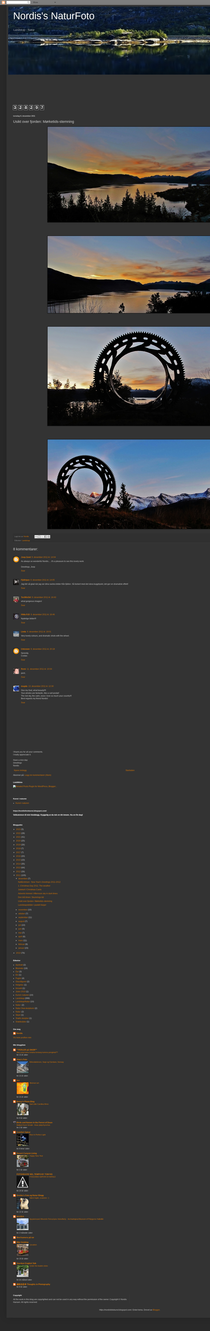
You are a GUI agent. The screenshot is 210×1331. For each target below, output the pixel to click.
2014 (18, 864)
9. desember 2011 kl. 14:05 (43, 580)
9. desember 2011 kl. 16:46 (43, 614)
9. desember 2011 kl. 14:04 (44, 557)
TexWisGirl (26, 597)
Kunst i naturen (22, 803)
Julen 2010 (21, 991)
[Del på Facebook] (45, 536)
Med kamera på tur (25, 1237)
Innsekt (19, 988)
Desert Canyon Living (27, 1153)
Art (18, 1080)
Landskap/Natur (23, 1001)
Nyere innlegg (20, 770)
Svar (23, 571)
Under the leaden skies (39, 1266)
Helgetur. (20, 985)
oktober (22, 913)
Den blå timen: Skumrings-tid (31, 897)
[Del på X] (42, 536)
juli (19, 925)
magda (24, 686)
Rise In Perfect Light (38, 1135)
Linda (23, 632)
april (20, 936)
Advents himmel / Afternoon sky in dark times (38, 893)
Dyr (17, 971)
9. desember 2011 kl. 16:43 (44, 597)
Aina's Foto (22, 1059)
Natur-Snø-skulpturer (25, 1008)
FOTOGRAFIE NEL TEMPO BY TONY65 (34, 1174)
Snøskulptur (21, 1022)
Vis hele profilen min (22, 1037)
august (21, 921)
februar (21, 944)
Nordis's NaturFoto (53, 15)
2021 (18, 837)
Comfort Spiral (23, 1132)
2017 (18, 852)
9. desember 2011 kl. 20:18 (43, 649)
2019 (18, 845)
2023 (18, 829)
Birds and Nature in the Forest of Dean (34, 1122)
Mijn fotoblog (22, 1242)
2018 (18, 848)
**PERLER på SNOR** (27, 1050)
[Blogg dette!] (39, 536)
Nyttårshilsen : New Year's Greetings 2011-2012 (39, 882)
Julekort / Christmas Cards (30, 889)
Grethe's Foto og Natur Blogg (30, 1195)
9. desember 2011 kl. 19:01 (39, 632)
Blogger (156, 1310)
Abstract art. (34, 1083)
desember (23, 878)
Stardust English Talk (26, 1263)
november (23, 910)
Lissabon (33, 1245)
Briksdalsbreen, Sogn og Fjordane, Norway (47, 1062)
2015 (18, 860)
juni (20, 929)
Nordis (19, 1033)
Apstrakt (19, 965)
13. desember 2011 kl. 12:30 (41, 686)
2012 (18, 871)
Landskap (26, 540)
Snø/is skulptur (22, 1018)
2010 (18, 953)
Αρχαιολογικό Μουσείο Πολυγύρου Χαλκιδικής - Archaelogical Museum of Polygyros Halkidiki (66, 1219)
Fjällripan (25, 580)
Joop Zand (26, 557)
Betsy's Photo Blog (25, 1101)
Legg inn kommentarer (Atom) (38, 775)
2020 (18, 841)
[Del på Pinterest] (48, 536)
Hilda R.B (25, 614)
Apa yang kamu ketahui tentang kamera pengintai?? (37, 1052)
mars (20, 940)
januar (21, 948)
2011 (18, 875)
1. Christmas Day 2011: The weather (34, 886)
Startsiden (130, 770)
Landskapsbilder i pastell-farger (32, 905)
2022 (18, 833)
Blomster (19, 968)
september (23, 917)
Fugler (18, 978)
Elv (17, 975)
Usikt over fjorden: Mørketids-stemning (35, 901)
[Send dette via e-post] (36, 536)
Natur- (18, 1005)
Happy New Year (36, 1156)
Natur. (18, 1012)
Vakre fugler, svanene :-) (39, 1198)
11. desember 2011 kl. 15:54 (39, 669)
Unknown (25, 649)
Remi (23, 669)
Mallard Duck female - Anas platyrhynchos (33, 1125)
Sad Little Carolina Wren (39, 1104)
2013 (18, 867)
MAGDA (20, 1216)
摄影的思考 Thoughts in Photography (33, 1284)
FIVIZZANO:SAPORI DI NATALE (43, 1177)
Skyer (18, 1015)
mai (20, 933)
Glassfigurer (21, 981)
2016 (18, 856)
